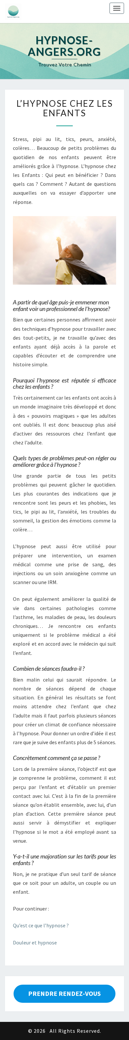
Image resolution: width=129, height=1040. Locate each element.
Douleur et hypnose (35, 942)
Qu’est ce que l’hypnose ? (41, 925)
